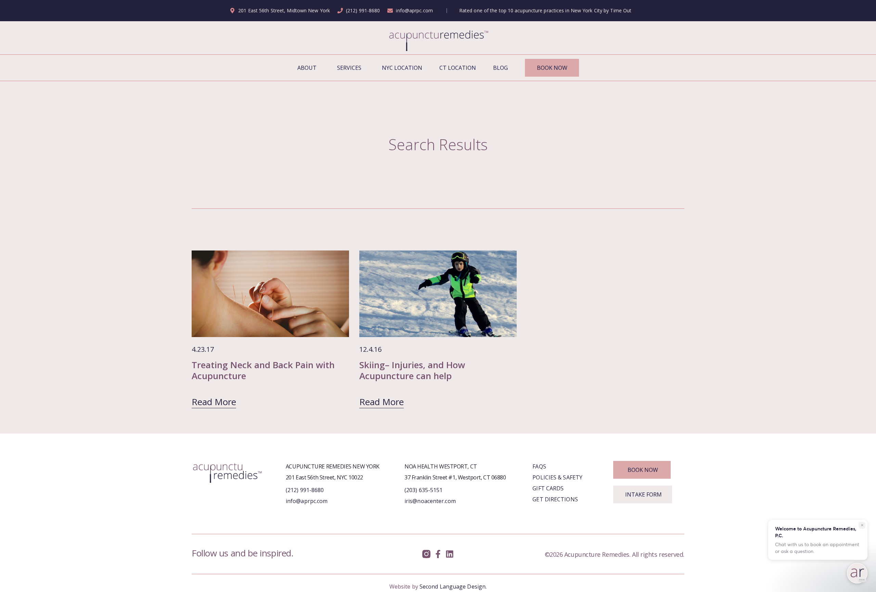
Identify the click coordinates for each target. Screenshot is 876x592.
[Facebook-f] (438, 554)
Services (349, 68)
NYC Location (402, 68)
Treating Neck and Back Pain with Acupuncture (263, 370)
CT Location (457, 68)
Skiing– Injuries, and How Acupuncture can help (412, 370)
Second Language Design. (453, 586)
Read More (214, 402)
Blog (500, 68)
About (307, 68)
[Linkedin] (449, 554)
